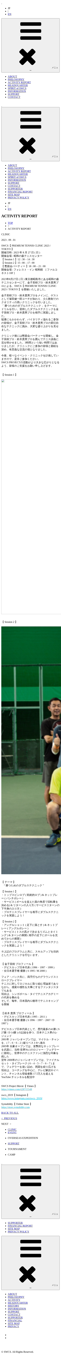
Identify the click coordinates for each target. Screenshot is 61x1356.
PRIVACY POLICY (18, 197)
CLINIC (12, 1129)
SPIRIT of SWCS (17, 88)
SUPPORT (13, 94)
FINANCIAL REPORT (20, 191)
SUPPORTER (15, 188)
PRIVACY (13, 1326)
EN (9, 14)
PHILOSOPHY (16, 79)
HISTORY (13, 1305)
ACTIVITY (14, 1300)
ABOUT (12, 76)
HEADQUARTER (18, 85)
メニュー (43, 69)
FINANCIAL (15, 1320)
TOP (10, 223)
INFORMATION (17, 91)
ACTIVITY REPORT (19, 82)
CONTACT (14, 97)
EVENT (12, 1132)
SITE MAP (14, 194)
